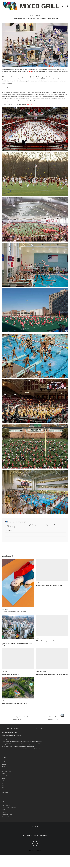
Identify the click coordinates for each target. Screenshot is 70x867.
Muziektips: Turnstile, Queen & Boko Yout (13, 739)
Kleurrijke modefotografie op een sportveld (14, 611)
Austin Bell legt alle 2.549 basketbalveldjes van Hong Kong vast (17, 644)
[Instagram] (32, 826)
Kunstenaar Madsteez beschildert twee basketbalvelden (52, 674)
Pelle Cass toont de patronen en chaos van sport (49, 585)
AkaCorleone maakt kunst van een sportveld (14, 703)
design (37, 638)
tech (3, 785)
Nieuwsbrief (5, 817)
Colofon (4, 809)
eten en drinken (6, 771)
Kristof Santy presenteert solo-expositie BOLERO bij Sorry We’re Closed (21, 749)
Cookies (4, 812)
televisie (4, 790)
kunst (3, 609)
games (41, 671)
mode (6, 609)
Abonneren (8, 538)
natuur (3, 787)
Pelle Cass (12, 549)
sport (31, 15)
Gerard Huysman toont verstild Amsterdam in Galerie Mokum (18, 746)
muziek (4, 764)
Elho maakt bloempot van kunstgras (46, 641)
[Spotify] (37, 826)
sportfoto (20, 549)
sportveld (28, 549)
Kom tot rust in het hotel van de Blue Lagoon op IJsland (47, 717)
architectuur (5, 776)
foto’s (30, 71)
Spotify (17, 732)
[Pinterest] (35, 826)
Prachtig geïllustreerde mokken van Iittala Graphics (22, 717)
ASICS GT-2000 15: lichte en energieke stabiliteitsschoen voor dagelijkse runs (22, 741)
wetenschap (5, 792)
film (3, 780)
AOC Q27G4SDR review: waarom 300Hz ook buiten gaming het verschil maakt (22, 744)
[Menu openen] (67, 6)
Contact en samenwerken (9, 807)
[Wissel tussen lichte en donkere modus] (62, 6)
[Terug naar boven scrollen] (35, 843)
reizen (3, 768)
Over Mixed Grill (6, 805)
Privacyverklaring (7, 814)
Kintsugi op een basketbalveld (10, 674)
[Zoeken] (65, 6)
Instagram (30, 104)
